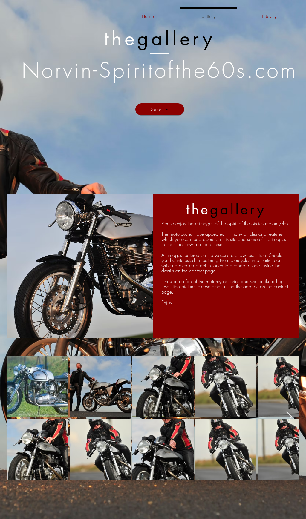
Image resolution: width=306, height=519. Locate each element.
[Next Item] (289, 417)
